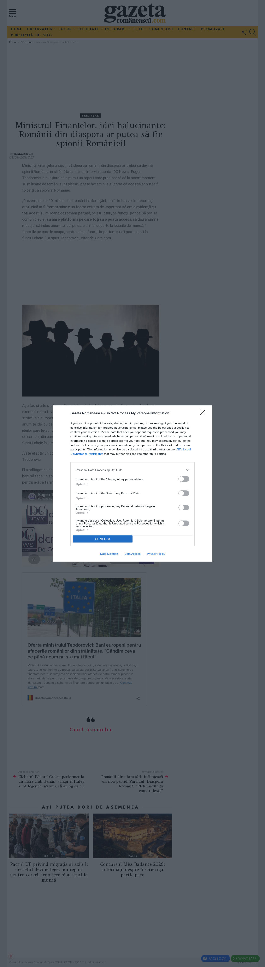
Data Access (132, 553)
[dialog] (132, 483)
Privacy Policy (156, 553)
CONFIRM (102, 539)
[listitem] (132, 470)
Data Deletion (109, 553)
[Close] (204, 413)
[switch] (183, 479)
